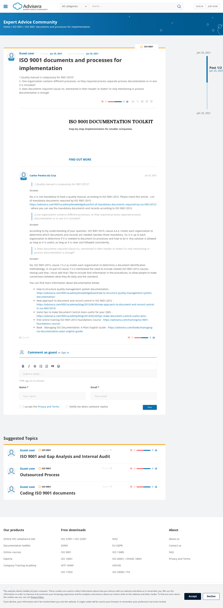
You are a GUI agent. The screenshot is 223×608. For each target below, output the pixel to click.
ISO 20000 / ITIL (121, 572)
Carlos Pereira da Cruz (43, 175)
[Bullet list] (41, 366)
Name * (23, 387)
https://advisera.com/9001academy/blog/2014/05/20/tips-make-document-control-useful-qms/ (91, 316)
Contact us (175, 545)
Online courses (12, 552)
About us (174, 539)
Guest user (27, 450)
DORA (64, 545)
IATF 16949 (67, 565)
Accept (193, 596)
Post (150, 407)
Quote (25, 337)
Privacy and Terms (48, 406)
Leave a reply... (32, 373)
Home (6, 26)
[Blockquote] (53, 366)
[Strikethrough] (35, 366)
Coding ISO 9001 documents (47, 493)
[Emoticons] (58, 366)
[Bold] (23, 366)
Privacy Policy (37, 597)
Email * (95, 387)
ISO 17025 (67, 572)
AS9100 (116, 565)
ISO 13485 (118, 552)
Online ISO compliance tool (19, 539)
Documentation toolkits (16, 545)
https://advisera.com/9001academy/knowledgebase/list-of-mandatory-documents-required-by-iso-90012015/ (93, 204)
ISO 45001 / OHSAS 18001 (127, 558)
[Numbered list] (47, 366)
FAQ (171, 552)
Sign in (65, 352)
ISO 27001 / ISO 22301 (74, 539)
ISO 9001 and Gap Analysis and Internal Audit (65, 456)
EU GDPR (117, 545)
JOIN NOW (213, 6)
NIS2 (115, 539)
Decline (211, 596)
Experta (7, 558)
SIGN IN (199, 6)
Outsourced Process (39, 474)
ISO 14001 (67, 558)
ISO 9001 (18, 26)
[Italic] (29, 366)
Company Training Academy (19, 565)
